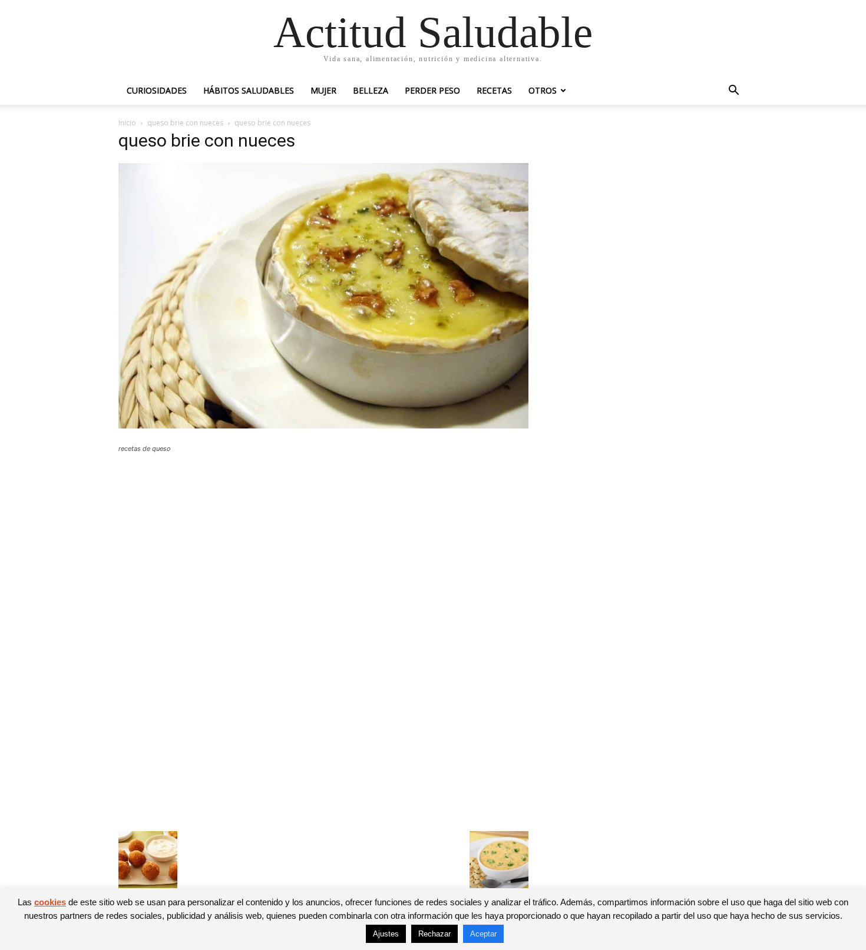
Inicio (127, 123)
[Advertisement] (323, 548)
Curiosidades (157, 90)
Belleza (370, 90)
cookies (50, 902)
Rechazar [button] (434, 933)
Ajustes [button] (386, 933)
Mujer (323, 90)
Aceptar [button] (483, 933)
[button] (733, 91)
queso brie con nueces (185, 123)
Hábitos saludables (248, 90)
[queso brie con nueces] (323, 425)
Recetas (494, 90)
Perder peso (432, 90)
